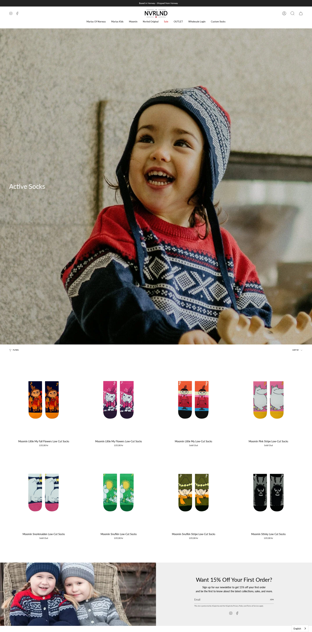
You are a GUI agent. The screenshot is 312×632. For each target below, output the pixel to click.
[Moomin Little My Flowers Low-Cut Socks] (118, 400)
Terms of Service (253, 606)
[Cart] (301, 13)
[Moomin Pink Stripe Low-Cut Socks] (268, 400)
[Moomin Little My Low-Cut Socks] (193, 400)
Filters (16, 350)
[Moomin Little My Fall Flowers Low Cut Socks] (43, 400)
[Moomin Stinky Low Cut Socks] (268, 492)
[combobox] (300, 628)
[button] (96, 22)
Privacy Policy (238, 606)
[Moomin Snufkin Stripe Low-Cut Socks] (193, 492)
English (297, 628)
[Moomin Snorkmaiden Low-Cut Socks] (43, 492)
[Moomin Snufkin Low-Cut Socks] (118, 492)
